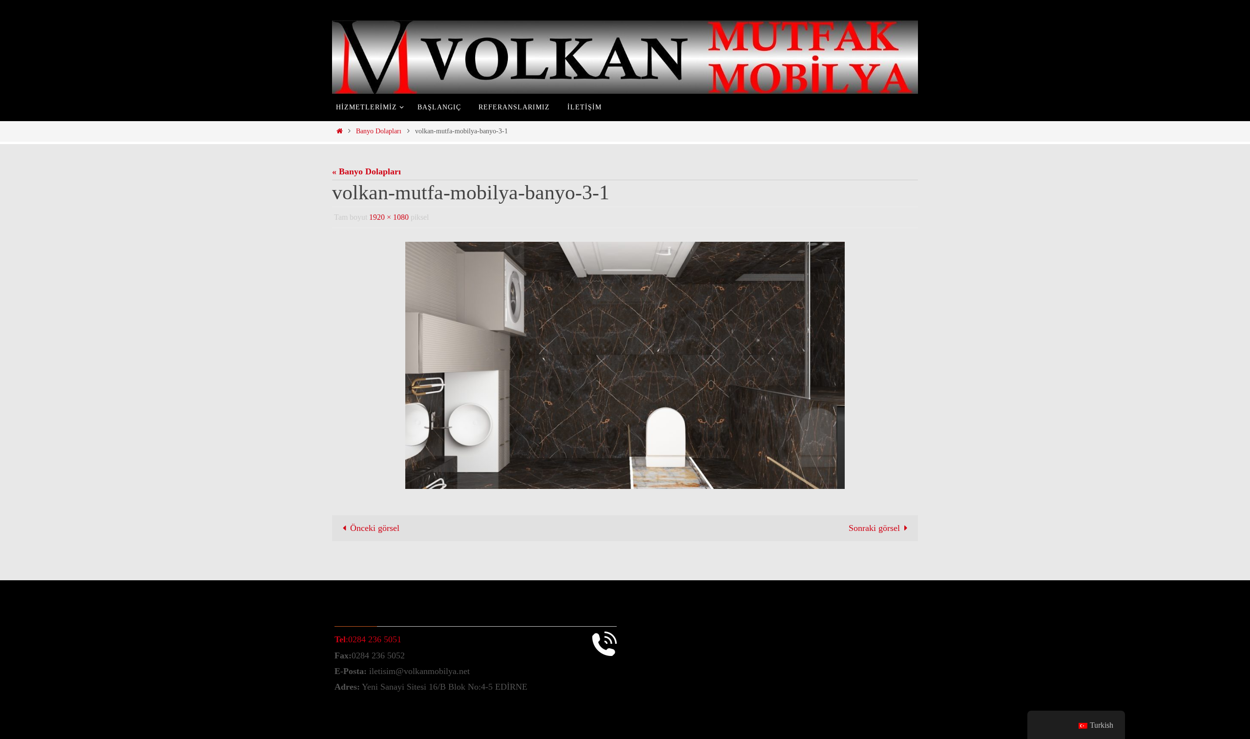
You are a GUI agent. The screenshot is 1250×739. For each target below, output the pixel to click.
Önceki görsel (374, 528)
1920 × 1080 (389, 217)
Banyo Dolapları (378, 131)
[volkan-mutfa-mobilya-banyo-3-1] (625, 365)
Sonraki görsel (874, 528)
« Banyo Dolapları (366, 171)
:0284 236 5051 (367, 639)
